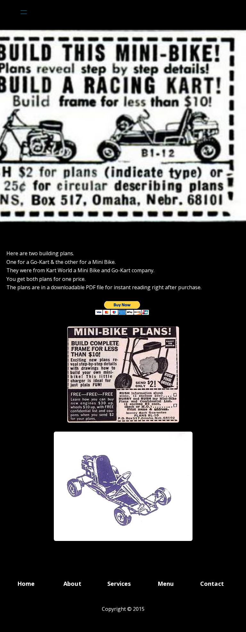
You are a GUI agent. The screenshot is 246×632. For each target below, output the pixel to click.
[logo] (131, 12)
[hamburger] (23, 12)
